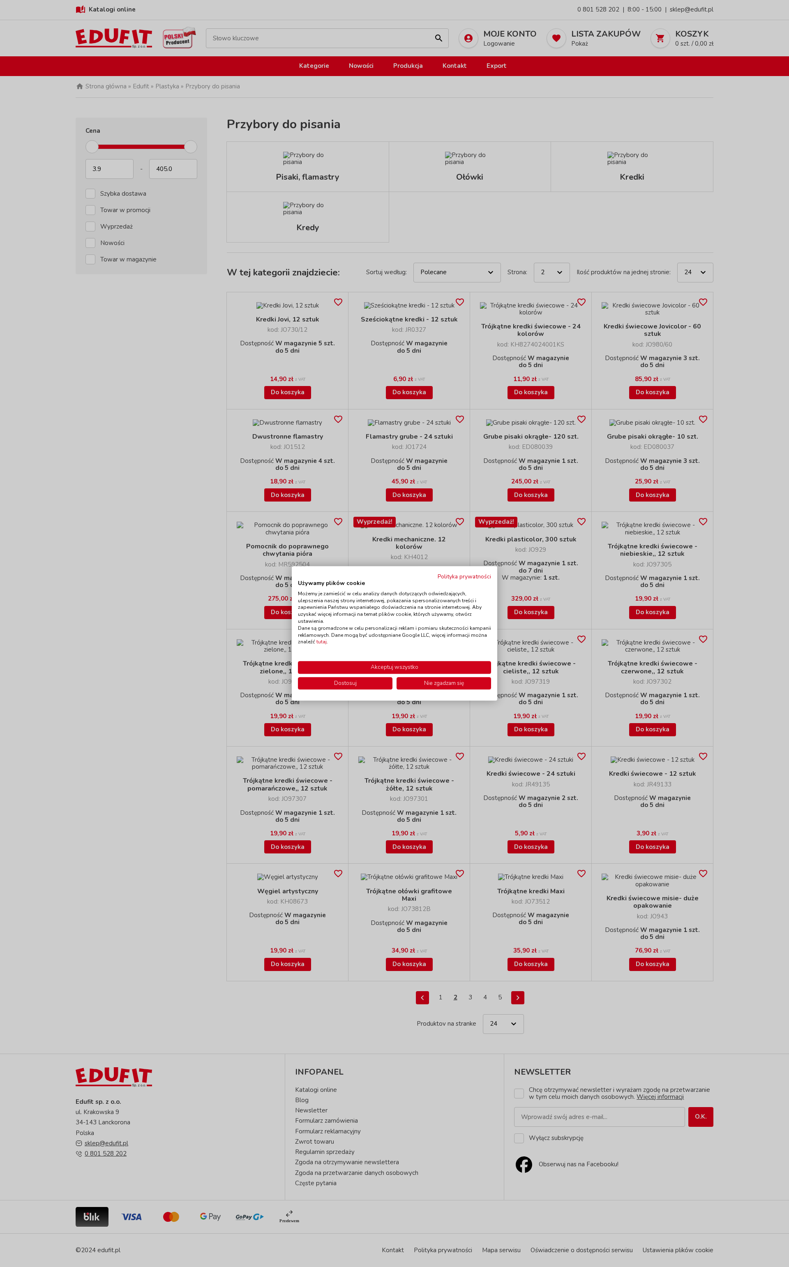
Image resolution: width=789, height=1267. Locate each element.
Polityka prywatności (464, 576)
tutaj (321, 642)
